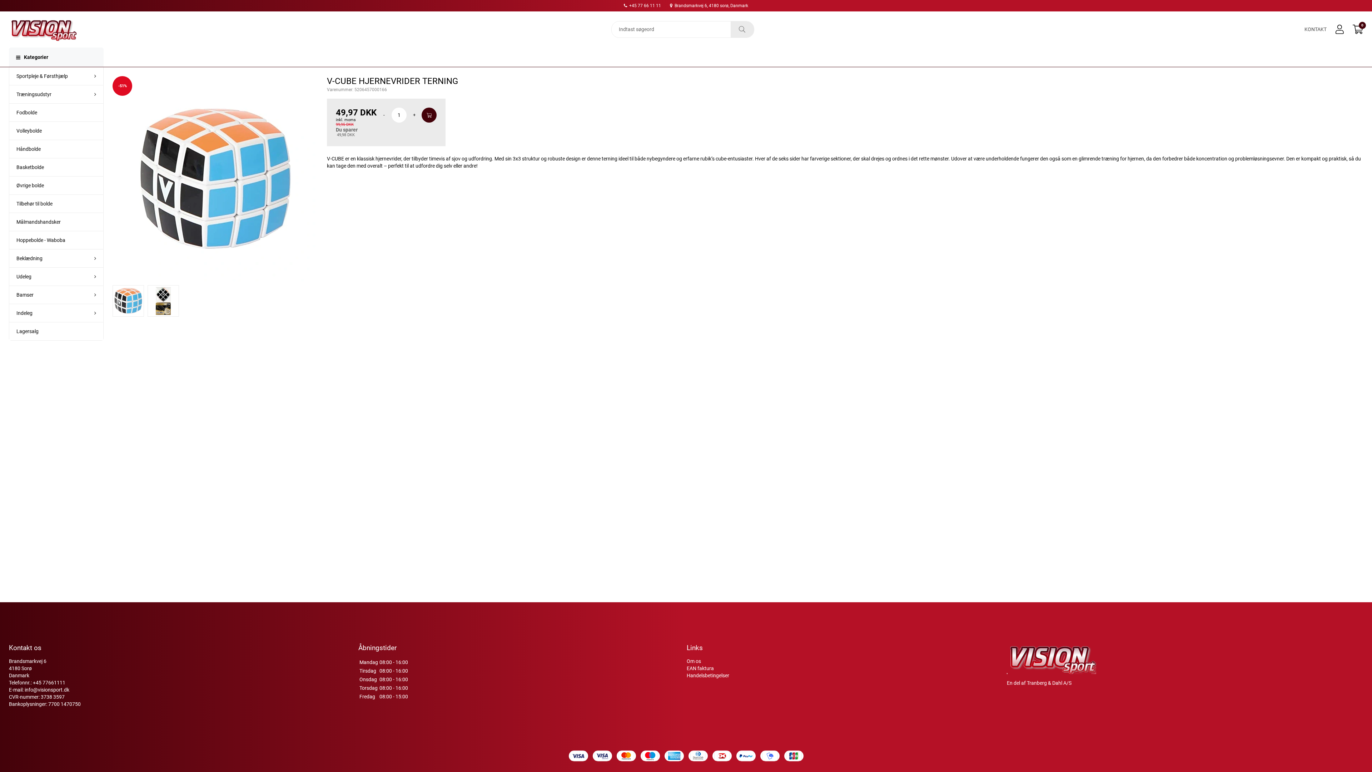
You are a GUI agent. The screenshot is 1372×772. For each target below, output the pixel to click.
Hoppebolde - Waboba (40, 240)
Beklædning (29, 258)
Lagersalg (27, 331)
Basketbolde (30, 167)
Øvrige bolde (30, 185)
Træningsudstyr (33, 94)
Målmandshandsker (38, 222)
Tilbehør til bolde (34, 204)
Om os (694, 661)
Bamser (25, 295)
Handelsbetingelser (708, 675)
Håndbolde (28, 149)
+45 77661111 (49, 683)
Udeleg (23, 276)
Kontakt (1315, 29)
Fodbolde (26, 112)
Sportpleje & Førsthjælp (42, 76)
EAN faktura (700, 668)
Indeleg (24, 313)
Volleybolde (29, 131)
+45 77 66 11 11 (644, 5)
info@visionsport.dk (47, 690)
